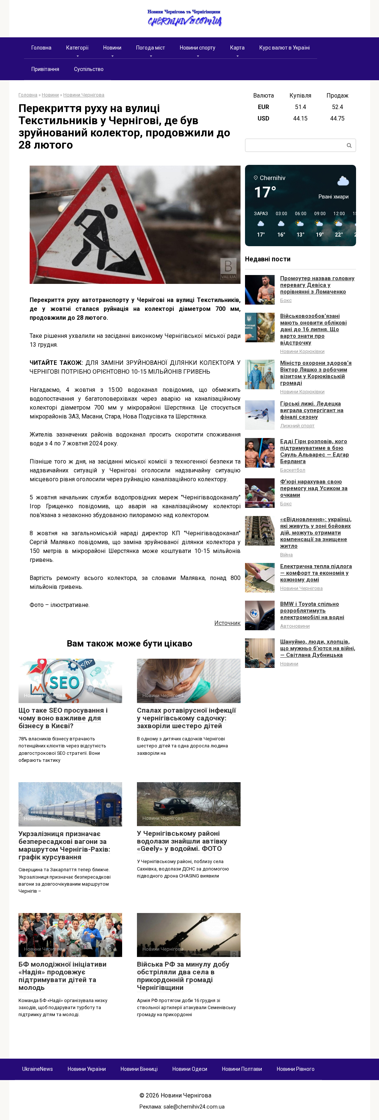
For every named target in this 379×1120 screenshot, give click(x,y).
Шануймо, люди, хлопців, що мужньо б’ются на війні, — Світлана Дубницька (317, 648)
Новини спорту (197, 48)
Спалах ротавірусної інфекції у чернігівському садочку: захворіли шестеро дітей (186, 718)
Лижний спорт (297, 425)
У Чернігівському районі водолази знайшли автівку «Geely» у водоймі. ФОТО (182, 841)
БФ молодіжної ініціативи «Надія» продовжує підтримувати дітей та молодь (63, 976)
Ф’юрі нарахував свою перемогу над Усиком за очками (314, 488)
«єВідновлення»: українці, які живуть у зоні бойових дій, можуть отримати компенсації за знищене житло (316, 532)
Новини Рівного (296, 1069)
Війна (286, 554)
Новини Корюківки (302, 351)
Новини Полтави (242, 1069)
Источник (227, 623)
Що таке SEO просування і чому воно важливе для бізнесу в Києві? (63, 718)
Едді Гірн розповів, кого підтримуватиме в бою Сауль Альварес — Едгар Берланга (314, 451)
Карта (237, 48)
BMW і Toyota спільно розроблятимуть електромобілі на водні (312, 611)
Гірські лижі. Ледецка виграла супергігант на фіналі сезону (311, 410)
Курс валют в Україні (284, 48)
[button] (258, 225)
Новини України (87, 1069)
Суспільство (89, 69)
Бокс (286, 300)
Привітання (45, 69)
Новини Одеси (189, 1069)
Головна (41, 48)
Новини (112, 48)
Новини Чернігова (301, 588)
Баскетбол (292, 470)
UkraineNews (37, 1069)
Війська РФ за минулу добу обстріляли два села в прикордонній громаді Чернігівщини (183, 976)
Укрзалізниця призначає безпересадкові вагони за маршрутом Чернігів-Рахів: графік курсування (64, 845)
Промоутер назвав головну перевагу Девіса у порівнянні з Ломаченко (317, 285)
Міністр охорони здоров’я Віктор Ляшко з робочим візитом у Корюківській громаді (316, 373)
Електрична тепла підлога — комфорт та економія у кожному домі (316, 573)
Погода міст (150, 48)
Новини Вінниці (139, 1069)
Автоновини (295, 626)
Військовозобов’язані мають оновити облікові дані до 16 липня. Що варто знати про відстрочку (313, 329)
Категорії (77, 48)
